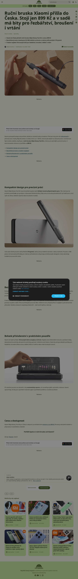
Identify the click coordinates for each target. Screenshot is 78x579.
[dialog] (39, 289)
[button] (39, 291)
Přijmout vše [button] (58, 296)
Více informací (25, 288)
